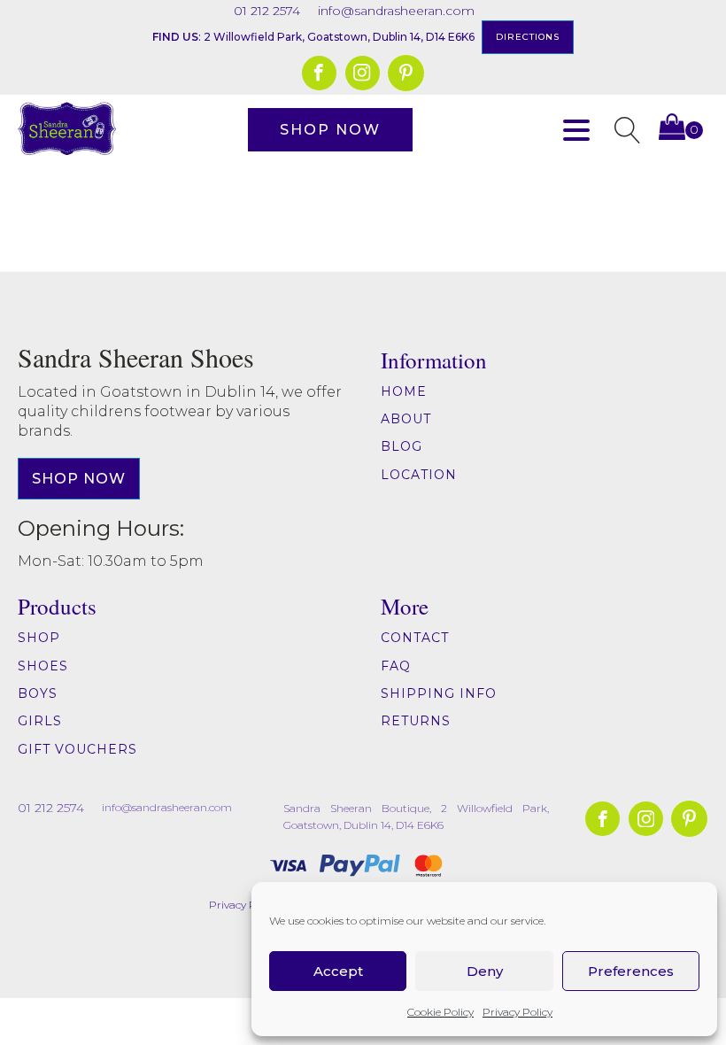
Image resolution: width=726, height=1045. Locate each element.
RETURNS (418, 721)
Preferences (631, 971)
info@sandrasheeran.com (396, 11)
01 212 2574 (267, 11)
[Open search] (627, 130)
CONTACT (415, 638)
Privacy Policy (517, 1011)
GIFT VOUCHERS (77, 749)
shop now (79, 478)
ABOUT (406, 419)
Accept (338, 971)
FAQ (396, 666)
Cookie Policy (440, 1011)
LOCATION (419, 475)
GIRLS (40, 721)
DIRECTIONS (528, 37)
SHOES (43, 666)
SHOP (39, 638)
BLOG (401, 446)
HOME (404, 392)
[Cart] (680, 130)
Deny (485, 971)
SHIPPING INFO (439, 694)
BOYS (38, 694)
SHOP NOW (330, 129)
